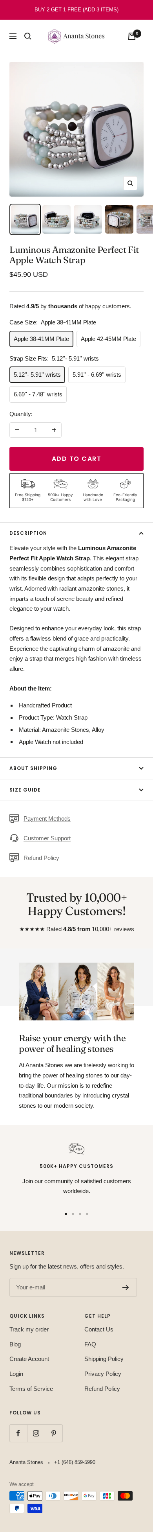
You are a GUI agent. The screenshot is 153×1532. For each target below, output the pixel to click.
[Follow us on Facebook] (18, 1433)
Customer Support (47, 838)
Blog (15, 1344)
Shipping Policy (104, 1358)
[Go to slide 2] (73, 1214)
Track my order (29, 1329)
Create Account (29, 1358)
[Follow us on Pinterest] (53, 1433)
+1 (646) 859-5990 (74, 1462)
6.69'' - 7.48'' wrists (38, 394)
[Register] (125, 1287)
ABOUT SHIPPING (33, 768)
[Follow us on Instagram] (36, 1433)
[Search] (27, 36)
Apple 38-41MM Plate (41, 338)
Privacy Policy (102, 1373)
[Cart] (132, 36)
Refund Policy (41, 857)
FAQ (90, 1344)
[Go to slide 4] (87, 1214)
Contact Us (98, 1329)
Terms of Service (31, 1388)
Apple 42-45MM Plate (108, 338)
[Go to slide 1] (66, 1214)
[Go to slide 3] (80, 1214)
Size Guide (25, 789)
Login (16, 1373)
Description (28, 533)
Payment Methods (47, 818)
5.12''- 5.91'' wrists (37, 374)
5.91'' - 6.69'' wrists (97, 374)
